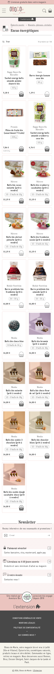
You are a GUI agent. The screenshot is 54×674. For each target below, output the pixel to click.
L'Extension (37, 670)
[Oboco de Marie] (17, 10)
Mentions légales (27, 622)
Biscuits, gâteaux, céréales (40, 25)
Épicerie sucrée (17, 25)
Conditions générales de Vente (27, 618)
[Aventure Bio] (27, 597)
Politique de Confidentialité (27, 627)
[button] (4, 10)
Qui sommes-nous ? (27, 635)
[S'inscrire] (47, 535)
